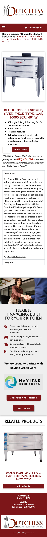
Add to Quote (20, 149)
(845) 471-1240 (24, 159)
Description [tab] (9, 173)
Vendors (15, 33)
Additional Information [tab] (14, 257)
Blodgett (26, 33)
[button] (3, 27)
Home (5, 33)
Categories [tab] (9, 262)
